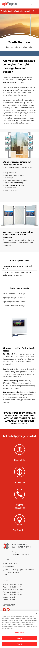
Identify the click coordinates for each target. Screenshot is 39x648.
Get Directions (19, 530)
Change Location (17, 552)
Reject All (19, 638)
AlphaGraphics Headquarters (21, 554)
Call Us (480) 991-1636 (12, 563)
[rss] (8, 609)
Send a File (19, 460)
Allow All (19, 644)
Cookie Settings (19, 632)
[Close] (36, 613)
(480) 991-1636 (19, 508)
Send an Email (9, 567)
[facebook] (4, 609)
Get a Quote (19, 482)
